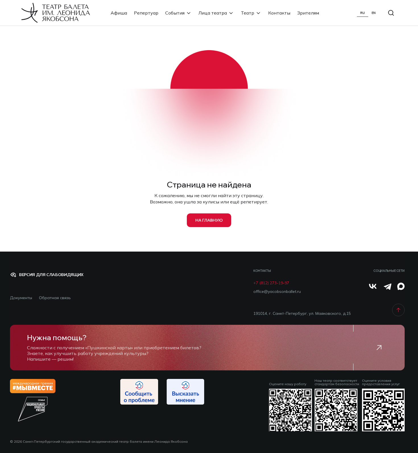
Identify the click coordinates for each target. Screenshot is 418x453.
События (175, 13)
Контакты (279, 13)
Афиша (119, 13)
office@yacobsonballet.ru (277, 291)
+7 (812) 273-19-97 (271, 283)
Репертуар (146, 13)
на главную (209, 220)
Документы (21, 297)
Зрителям (308, 13)
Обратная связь (55, 297)
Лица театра (212, 13)
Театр (247, 13)
